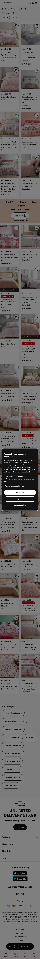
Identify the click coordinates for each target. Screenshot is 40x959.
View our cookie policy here (14, 486)
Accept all (20, 492)
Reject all (20, 499)
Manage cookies (20, 505)
